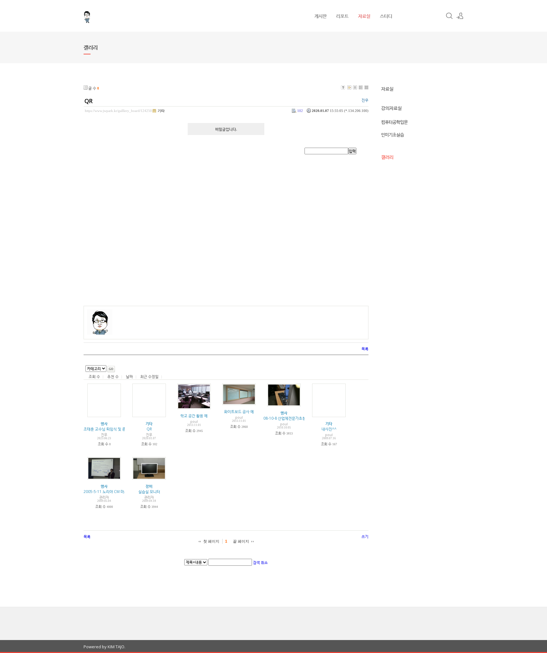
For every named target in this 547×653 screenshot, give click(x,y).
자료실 (364, 16)
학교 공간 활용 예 (194, 415)
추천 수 (113, 376)
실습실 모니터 (149, 491)
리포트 (342, 16)
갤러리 (387, 157)
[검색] (449, 15)
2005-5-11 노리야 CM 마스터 (107, 491)
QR (88, 101)
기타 (161, 111)
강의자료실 (391, 108)
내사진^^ (329, 429)
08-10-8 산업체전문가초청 (284, 418)
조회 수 (94, 376)
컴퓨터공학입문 (394, 122)
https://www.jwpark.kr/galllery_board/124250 (118, 111)
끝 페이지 (241, 541)
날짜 (129, 376)
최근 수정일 (149, 376)
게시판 (320, 16)
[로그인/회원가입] (459, 15)
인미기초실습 (392, 135)
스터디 (386, 16)
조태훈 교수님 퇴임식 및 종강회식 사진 (114, 429)
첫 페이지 (211, 541)
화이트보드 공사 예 (239, 411)
